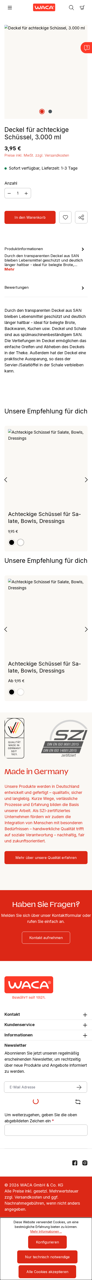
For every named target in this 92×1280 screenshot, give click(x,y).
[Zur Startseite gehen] (40, 7)
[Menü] (9, 7)
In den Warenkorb (30, 217)
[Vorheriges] (5, 479)
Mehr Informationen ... (46, 1231)
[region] (46, 72)
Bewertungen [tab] (16, 287)
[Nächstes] (86, 479)
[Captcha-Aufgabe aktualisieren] (78, 1102)
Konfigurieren (47, 1242)
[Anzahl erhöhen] (26, 193)
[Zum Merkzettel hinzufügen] (65, 217)
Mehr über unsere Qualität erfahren (46, 857)
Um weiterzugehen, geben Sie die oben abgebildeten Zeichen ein (40, 1117)
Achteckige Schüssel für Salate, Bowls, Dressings (44, 517)
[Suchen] (71, 7)
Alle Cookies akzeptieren (47, 1271)
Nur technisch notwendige (47, 1257)
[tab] (44, 259)
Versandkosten (28, 1197)
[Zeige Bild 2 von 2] (50, 111)
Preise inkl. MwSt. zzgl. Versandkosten (36, 155)
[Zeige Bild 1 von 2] (42, 111)
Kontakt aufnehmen (46, 937)
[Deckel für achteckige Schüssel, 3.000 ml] (46, 72)
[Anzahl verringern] (9, 193)
